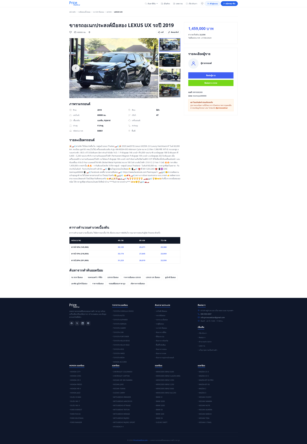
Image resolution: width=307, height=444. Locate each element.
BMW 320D (160, 401)
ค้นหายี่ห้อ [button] (152, 3)
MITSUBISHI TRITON (121, 409)
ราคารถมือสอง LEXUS (132, 277)
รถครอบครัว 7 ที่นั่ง (95, 277)
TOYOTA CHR (118, 332)
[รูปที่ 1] (169, 45)
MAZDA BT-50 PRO (206, 380)
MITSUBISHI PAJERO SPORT (124, 422)
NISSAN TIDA (204, 418)
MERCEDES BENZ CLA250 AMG (168, 376)
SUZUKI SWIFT (161, 422)
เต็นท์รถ (167, 3)
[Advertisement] (124, 205)
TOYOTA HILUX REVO (121, 341)
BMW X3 (159, 409)
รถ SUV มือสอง (98, 12)
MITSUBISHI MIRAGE (121, 414)
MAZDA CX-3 (204, 372)
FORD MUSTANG (76, 418)
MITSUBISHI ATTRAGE (122, 405)
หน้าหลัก (72, 12)
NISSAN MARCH (205, 414)
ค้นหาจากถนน (161, 349)
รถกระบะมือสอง (162, 319)
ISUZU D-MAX (75, 397)
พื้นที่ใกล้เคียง (161, 345)
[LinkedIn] (82, 323)
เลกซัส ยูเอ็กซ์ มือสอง (79, 283)
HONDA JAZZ (75, 393)
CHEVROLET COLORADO (122, 372)
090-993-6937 (206, 314)
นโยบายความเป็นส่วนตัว (208, 350)
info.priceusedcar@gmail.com (213, 317)
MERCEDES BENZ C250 (165, 384)
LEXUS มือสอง (112, 277)
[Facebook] (71, 323)
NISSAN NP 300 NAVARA (122, 380)
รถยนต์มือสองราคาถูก (117, 283)
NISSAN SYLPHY (205, 397)
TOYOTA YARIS (119, 353)
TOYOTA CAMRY (119, 328)
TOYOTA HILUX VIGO (121, 345)
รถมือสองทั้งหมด (84, 12)
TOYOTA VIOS (118, 349)
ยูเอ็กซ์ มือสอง (170, 277)
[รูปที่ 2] (169, 60)
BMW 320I (160, 414)
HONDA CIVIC (75, 376)
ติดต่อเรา (202, 337)
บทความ (179, 3)
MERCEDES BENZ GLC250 (166, 393)
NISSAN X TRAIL (205, 422)
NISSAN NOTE (204, 405)
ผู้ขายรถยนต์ (206, 63)
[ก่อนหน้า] (76, 68)
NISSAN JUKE (118, 384)
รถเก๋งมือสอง (160, 315)
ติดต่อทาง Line (210, 83)
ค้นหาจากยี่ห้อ (161, 332)
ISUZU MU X (75, 405)
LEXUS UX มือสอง (153, 277)
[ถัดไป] (152, 68)
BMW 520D (160, 405)
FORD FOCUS (75, 414)
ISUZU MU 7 (75, 401)
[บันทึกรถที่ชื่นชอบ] (70, 32)
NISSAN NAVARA (205, 401)
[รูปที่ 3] (169, 75)
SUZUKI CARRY (119, 393)
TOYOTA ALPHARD (120, 319)
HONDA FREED (76, 384)
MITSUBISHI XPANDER (122, 397)
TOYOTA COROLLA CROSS (123, 311)
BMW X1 (159, 397)
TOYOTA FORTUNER (121, 336)
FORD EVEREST (76, 409)
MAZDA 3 (202, 393)
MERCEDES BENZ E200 (165, 372)
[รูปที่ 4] (169, 90)
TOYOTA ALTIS (119, 315)
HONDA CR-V (75, 380)
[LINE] (88, 323)
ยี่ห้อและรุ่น (160, 336)
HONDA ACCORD (120, 362)
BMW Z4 (159, 418)
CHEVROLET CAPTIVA (121, 376)
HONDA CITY (75, 372)
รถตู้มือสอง (160, 324)
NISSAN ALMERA (205, 409)
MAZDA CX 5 (204, 376)
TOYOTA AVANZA (119, 324)
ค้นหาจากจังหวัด (162, 341)
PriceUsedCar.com (140, 440)
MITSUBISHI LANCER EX (122, 401)
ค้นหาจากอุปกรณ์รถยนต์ (165, 357)
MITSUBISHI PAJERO (121, 418)
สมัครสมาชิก (230, 3)
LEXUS (109, 12)
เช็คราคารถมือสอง (138, 283)
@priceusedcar (222, 108)
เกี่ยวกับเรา (193, 3)
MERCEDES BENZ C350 (165, 380)
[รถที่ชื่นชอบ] (202, 3)
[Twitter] (77, 323)
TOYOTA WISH (118, 357)
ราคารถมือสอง (98, 283)
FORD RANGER (76, 422)
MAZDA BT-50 (204, 384)
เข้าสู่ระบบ (214, 3)
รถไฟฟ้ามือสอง (161, 311)
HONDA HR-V (75, 388)
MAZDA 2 (202, 388)
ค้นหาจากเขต (161, 353)
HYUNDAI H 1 (118, 426)
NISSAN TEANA (119, 388)
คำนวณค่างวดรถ (205, 341)
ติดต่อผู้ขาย (210, 75)
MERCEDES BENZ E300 (165, 388)
